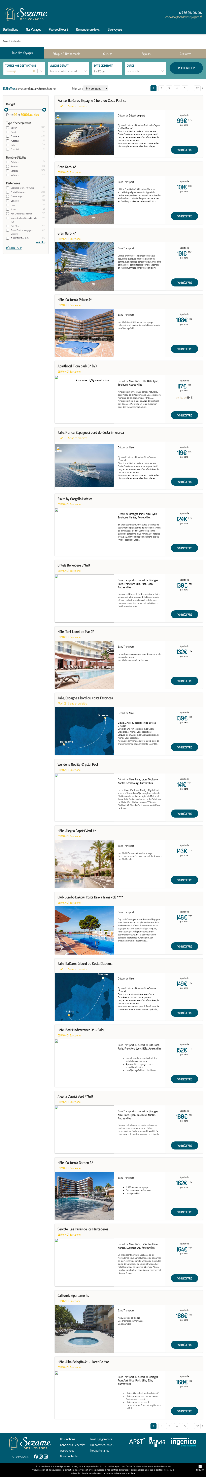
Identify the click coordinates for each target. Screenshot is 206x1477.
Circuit (13, 132)
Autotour (15, 140)
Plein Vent (15, 226)
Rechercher (186, 68)
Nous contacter (69, 1456)
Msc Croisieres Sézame (21, 213)
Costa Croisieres (18, 192)
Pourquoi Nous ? (58, 29)
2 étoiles (15, 162)
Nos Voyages (33, 29)
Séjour (14, 127)
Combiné (15, 149)
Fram (13, 205)
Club (13, 144)
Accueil (6, 40)
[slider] (6, 110)
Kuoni (13, 209)
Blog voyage (115, 29)
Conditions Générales (72, 1445)
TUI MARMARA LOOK (20, 238)
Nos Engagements (101, 1439)
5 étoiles (15, 174)
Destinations (10, 29)
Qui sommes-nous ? (102, 1445)
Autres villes (135, 384)
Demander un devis (88, 29)
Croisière (15, 136)
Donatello (15, 200)
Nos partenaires (99, 1450)
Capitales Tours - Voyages (22, 187)
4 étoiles (14, 170)
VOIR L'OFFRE (184, 149)
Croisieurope (17, 196)
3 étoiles (15, 166)
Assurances (67, 1450)
